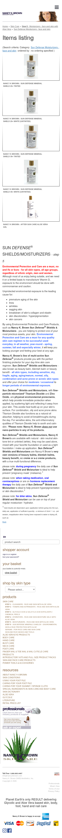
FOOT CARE (8, 649)
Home (5, 26)
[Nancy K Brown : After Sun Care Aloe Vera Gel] (31, 208)
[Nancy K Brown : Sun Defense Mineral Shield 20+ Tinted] (31, 66)
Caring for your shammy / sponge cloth (25, 686)
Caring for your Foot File (17, 683)
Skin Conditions (11, 677)
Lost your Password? (11, 557)
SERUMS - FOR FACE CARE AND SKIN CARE (23, 629)
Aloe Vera (8, 694)
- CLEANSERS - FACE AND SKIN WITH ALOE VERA (28, 604)
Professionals (54, 783)
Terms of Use (54, 789)
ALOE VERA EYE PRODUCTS (16, 635)
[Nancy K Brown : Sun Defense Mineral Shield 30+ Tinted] (31, 137)
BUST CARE (8, 643)
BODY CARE (8, 637)
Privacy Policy (54, 791)
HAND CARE (9, 640)
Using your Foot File (14, 680)
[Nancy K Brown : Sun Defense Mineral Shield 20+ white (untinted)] (31, 102)
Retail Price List (12, 703)
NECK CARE (8, 646)
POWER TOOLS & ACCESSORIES (18, 663)
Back (4, 522)
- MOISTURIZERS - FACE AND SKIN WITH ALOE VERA (29, 622)
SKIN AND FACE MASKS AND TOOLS (19, 632)
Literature (9, 700)
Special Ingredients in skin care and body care (29, 689)
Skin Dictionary (11, 692)
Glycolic (8, 697)
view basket (11, 572)
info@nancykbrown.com (12, 776)
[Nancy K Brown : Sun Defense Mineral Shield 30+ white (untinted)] (31, 172)
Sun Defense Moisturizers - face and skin (32, 29)
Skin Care (14, 26)
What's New (55, 786)
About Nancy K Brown (15, 675)
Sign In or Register (10, 554)
